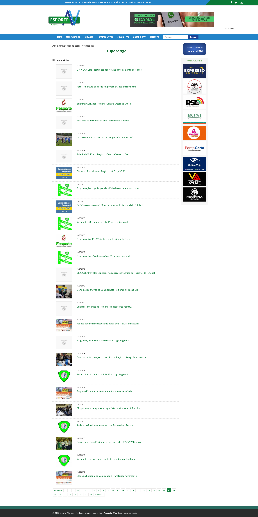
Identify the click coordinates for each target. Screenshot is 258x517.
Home (59, 37)
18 (143, 490)
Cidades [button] (89, 37)
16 (133, 490)
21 (159, 490)
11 (108, 490)
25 (55, 494)
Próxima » (99, 494)
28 (70, 494)
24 (174, 490)
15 (128, 490)
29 (75, 494)
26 (60, 494)
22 (164, 490)
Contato (154, 37)
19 (149, 490)
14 (123, 490)
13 (118, 490)
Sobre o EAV (139, 37)
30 (80, 494)
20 (154, 490)
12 (113, 490)
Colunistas (123, 37)
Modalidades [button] (73, 37)
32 (91, 494)
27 (65, 494)
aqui (93, 45)
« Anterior (58, 490)
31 (86, 494)
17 (138, 490)
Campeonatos (105, 37)
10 (103, 490)
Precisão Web (110, 513)
